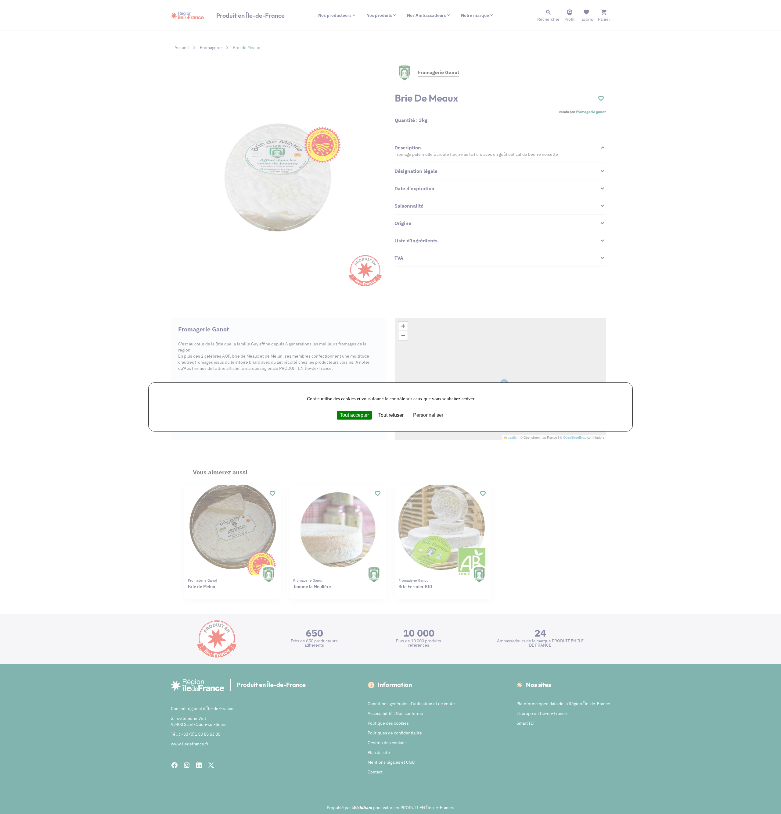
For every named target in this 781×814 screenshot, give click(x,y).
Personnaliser (428, 415)
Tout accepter (354, 415)
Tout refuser (391, 415)
